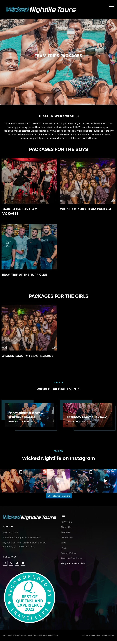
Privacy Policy (68, 553)
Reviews (65, 532)
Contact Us (67, 537)
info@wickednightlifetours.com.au (22, 537)
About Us (66, 527)
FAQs (63, 548)
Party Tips (66, 522)
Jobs (63, 542)
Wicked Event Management (101, 635)
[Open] (11, 481)
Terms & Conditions (71, 558)
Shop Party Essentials (73, 563)
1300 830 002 (10, 532)
